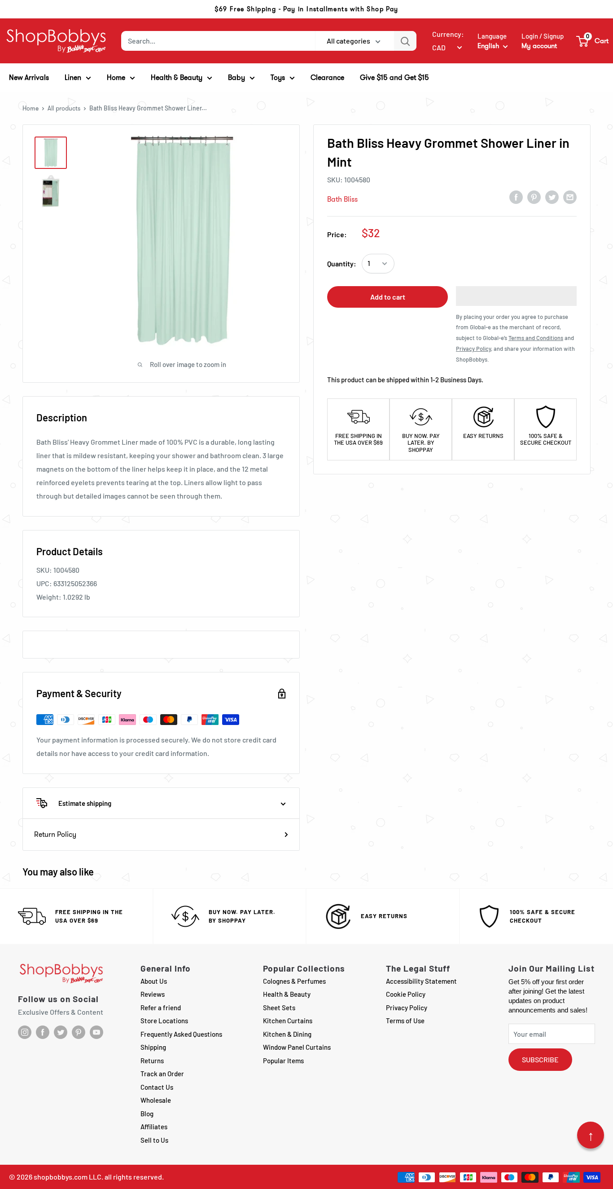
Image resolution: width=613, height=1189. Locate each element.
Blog (146, 1113)
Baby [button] (236, 77)
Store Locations (164, 1021)
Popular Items (283, 1060)
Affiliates (153, 1127)
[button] (593, 41)
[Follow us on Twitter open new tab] (60, 1032)
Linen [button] (73, 77)
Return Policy (55, 834)
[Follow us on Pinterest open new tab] (78, 1032)
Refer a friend (160, 1007)
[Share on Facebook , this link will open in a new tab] (516, 197)
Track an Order (162, 1074)
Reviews (152, 994)
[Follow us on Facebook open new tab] (42, 1032)
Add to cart (387, 296)
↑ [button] (590, 1135)
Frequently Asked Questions (181, 1034)
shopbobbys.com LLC (67, 1176)
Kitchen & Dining (287, 1034)
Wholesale (155, 1100)
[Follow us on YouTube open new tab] (96, 1032)
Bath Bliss (342, 199)
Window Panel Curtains (297, 1047)
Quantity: (341, 263)
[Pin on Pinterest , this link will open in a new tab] (534, 197)
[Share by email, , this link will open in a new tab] (570, 197)
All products (64, 108)
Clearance (327, 77)
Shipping (153, 1047)
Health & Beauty (287, 994)
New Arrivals (29, 77)
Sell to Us (154, 1140)
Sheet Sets (279, 1007)
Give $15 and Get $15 (394, 77)
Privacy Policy (406, 1007)
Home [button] (116, 77)
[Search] (405, 41)
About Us (153, 981)
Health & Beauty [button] (176, 77)
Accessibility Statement (421, 981)
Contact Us (156, 1087)
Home (30, 108)
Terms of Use (405, 1021)
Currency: (448, 34)
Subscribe (540, 1059)
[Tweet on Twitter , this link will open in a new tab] (552, 197)
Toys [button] (278, 77)
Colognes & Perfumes (294, 981)
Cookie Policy (405, 994)
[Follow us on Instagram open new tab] (24, 1032)
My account (539, 46)
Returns (152, 1060)
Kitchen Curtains (287, 1021)
